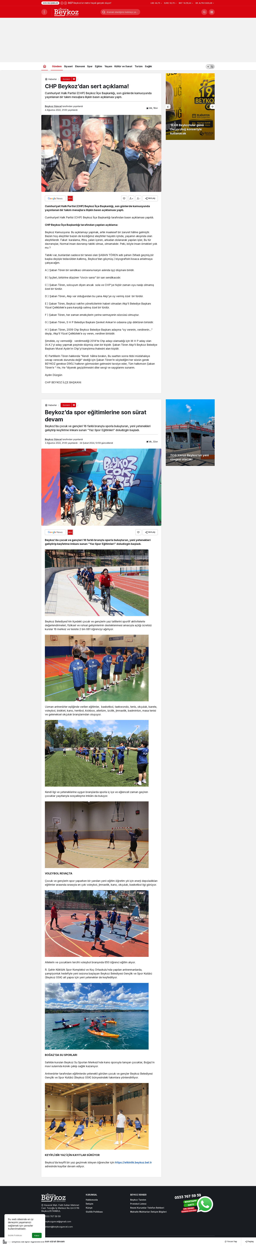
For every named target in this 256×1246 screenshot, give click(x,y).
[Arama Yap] (204, 12)
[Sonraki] (65, 3)
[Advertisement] (128, 40)
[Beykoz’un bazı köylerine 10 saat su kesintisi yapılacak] (190, 106)
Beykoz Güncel (53, 106)
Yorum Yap (232, 1241)
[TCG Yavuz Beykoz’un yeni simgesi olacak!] (190, 432)
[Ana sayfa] (44, 66)
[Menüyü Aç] (44, 12)
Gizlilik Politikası (15, 1235)
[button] (212, 12)
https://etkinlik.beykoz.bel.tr (133, 1162)
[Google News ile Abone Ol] (55, 198)
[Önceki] (62, 3)
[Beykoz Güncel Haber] (66, 11)
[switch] (210, 66)
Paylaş (250, 1241)
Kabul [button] (36, 1235)
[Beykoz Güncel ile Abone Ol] (70, 198)
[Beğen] (124, 198)
